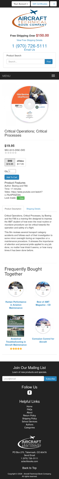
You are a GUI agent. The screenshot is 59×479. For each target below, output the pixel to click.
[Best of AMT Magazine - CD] (43, 289)
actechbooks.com (29, 461)
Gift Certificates (40, 3)
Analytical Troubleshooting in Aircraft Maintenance (16, 341)
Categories (29, 427)
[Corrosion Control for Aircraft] (43, 326)
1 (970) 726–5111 (29, 458)
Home (29, 406)
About (29, 412)
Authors (29, 424)
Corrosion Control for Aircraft (43, 340)
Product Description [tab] (13, 208)
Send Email (29, 455)
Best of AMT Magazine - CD (43, 303)
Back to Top (29, 467)
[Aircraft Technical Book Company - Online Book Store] (29, 19)
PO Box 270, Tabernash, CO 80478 (30, 452)
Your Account (20, 3)
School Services (29, 421)
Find (49, 61)
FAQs (29, 409)
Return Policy (29, 415)
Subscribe (50, 378)
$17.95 (20, 162)
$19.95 (10, 162)
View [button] (21, 198)
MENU (6, 76)
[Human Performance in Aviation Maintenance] (16, 289)
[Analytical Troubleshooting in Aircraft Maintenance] (16, 326)
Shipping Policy (29, 418)
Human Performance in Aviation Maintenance (15, 304)
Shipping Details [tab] (33, 208)
